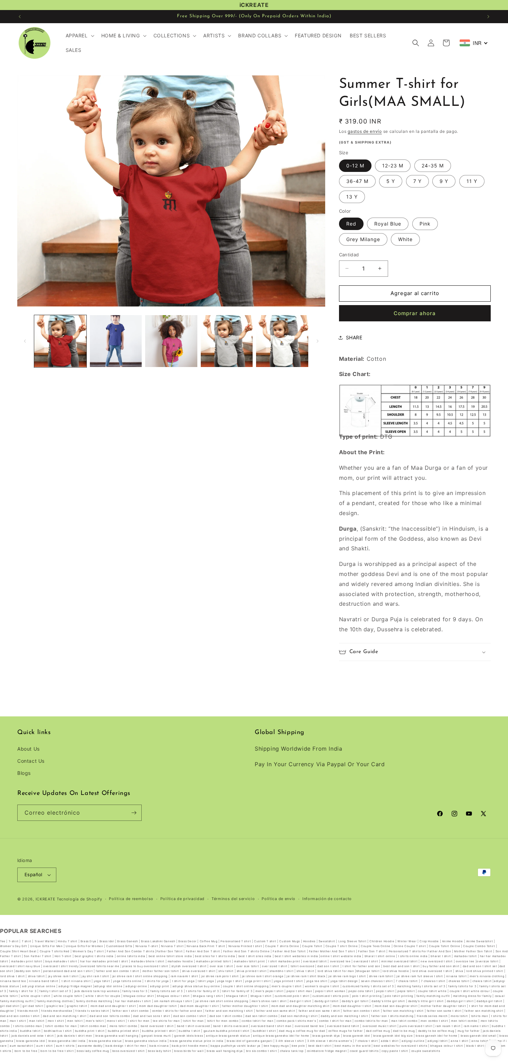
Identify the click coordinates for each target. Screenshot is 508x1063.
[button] (79, 35)
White (405, 239)
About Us (28, 749)
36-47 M (357, 181)
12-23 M (392, 165)
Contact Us (31, 761)
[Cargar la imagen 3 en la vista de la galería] (171, 341)
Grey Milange (363, 239)
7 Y (417, 181)
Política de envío (278, 899)
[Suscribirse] (133, 813)
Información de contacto (327, 899)
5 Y (390, 181)
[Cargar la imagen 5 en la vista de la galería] (282, 341)
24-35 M (433, 165)
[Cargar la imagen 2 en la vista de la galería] (116, 341)
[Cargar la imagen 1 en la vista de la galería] (60, 341)
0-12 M (355, 165)
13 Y (352, 197)
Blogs (24, 773)
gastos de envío (365, 131)
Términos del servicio (233, 899)
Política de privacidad (182, 899)
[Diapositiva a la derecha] (317, 341)
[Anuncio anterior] (19, 16)
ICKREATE (46, 899)
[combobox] (474, 42)
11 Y (472, 181)
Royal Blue (387, 224)
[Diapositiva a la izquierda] (24, 341)
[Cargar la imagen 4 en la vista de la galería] (227, 341)
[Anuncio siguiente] (488, 16)
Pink (425, 224)
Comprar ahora (415, 313)
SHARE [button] (354, 337)
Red (351, 224)
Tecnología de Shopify (79, 899)
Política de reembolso (131, 899)
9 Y (444, 181)
